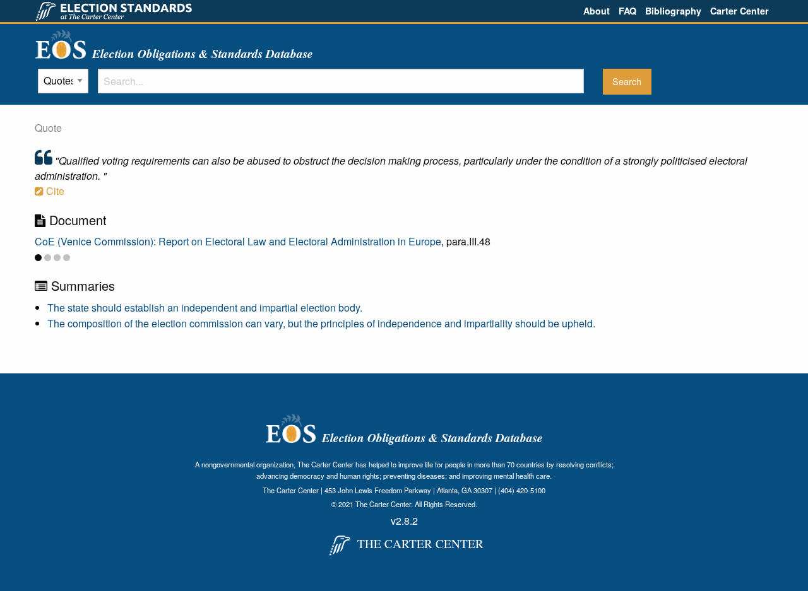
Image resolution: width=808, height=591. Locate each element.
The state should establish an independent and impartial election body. (204, 307)
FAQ (627, 10)
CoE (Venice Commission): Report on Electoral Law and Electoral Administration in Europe (238, 241)
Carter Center (739, 10)
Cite (54, 191)
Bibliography (673, 10)
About (596, 10)
